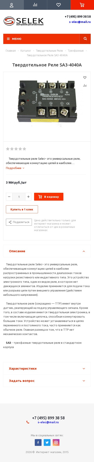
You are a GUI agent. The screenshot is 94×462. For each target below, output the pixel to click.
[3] (16, 149)
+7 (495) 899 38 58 (78, 16)
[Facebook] (38, 442)
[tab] (15, 168)
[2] (12, 149)
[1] (8, 149)
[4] (20, 149)
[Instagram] (56, 442)
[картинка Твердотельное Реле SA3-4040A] (47, 105)
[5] (25, 149)
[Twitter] (47, 442)
